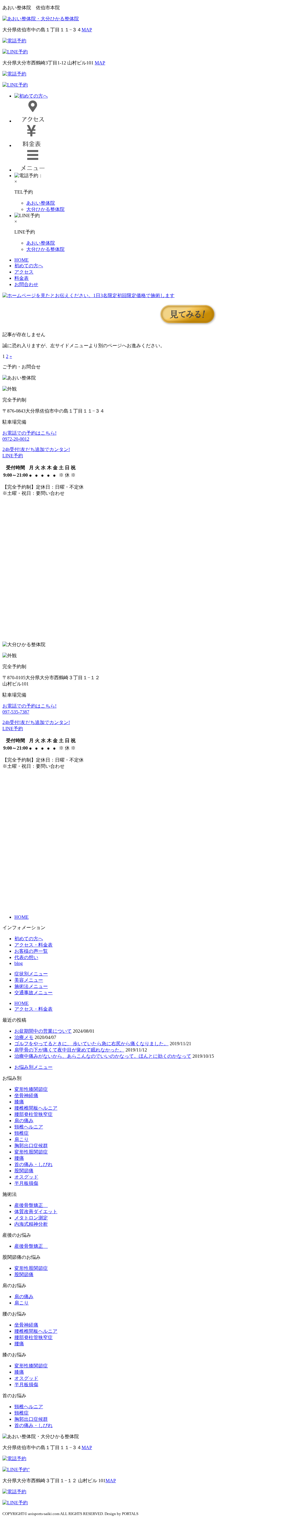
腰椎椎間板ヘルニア (35, 1108)
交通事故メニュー (33, 992)
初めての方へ (28, 265)
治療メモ (23, 1037)
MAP (87, 29)
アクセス (23, 271)
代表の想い (26, 957)
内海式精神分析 (31, 1224)
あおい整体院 (40, 203)
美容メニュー (28, 980)
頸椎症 (21, 1133)
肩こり (21, 1139)
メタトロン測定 (31, 1217)
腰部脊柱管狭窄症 (33, 1114)
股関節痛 (23, 1170)
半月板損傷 (26, 1183)
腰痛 (19, 1158)
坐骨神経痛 (26, 1095)
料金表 (21, 278)
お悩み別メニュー (33, 1067)
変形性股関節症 (31, 1151)
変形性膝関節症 (31, 1089)
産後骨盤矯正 (31, 1205)
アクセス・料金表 (33, 944)
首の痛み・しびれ (33, 1164)
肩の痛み (23, 1120)
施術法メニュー (31, 986)
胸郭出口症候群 (31, 1145)
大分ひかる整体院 (45, 209)
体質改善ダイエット (35, 1211)
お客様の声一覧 (31, 951)
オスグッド (26, 1176)
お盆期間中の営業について (43, 1031)
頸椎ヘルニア (28, 1126)
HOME (21, 259)
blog (18, 963)
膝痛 (19, 1101)
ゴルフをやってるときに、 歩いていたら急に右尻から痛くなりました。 (91, 1043)
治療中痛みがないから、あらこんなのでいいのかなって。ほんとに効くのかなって (102, 1056)
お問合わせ (26, 284)
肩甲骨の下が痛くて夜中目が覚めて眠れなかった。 (69, 1049)
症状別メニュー (31, 973)
